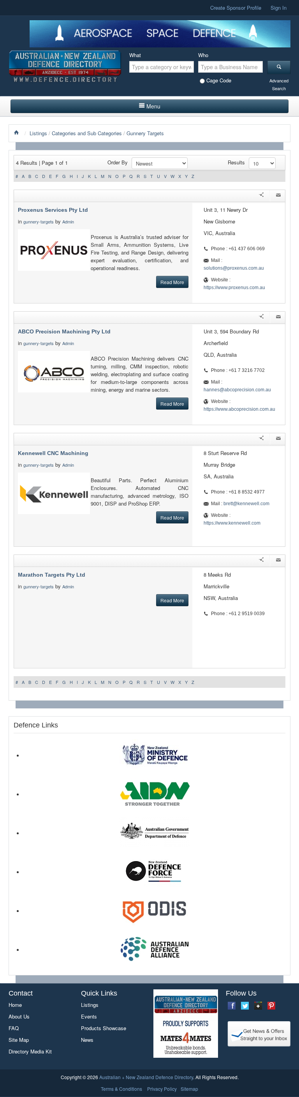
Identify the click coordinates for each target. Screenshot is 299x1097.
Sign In (279, 7)
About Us (19, 1016)
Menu (153, 106)
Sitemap (189, 1088)
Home (15, 1004)
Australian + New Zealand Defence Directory (146, 1077)
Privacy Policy (162, 1088)
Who (203, 55)
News (87, 1039)
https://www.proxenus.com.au (234, 287)
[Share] (261, 196)
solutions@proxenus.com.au (234, 268)
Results (236, 162)
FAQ (14, 1028)
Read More (172, 282)
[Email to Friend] (278, 196)
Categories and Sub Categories (87, 133)
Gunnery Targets (145, 133)
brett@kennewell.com (246, 503)
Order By (117, 162)
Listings (38, 133)
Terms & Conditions (121, 1088)
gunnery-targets (38, 221)
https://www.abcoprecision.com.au (239, 409)
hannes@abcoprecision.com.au (237, 389)
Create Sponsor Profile (235, 7)
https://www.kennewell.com (232, 523)
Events (89, 1016)
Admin (68, 221)
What (135, 55)
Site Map (19, 1039)
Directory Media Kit (30, 1051)
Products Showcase (103, 1028)
